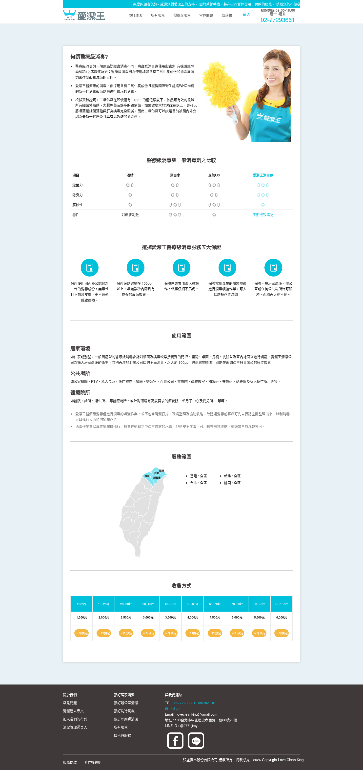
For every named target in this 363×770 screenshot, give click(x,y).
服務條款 (70, 762)
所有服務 (158, 15)
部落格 (227, 15)
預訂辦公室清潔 (126, 702)
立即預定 (82, 633)
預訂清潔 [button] (135, 15)
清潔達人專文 (73, 710)
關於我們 (70, 694)
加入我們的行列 (75, 718)
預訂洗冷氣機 (124, 710)
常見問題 (206, 15)
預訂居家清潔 (124, 694)
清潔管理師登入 (75, 727)
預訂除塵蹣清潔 (126, 718)
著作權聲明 (92, 762)
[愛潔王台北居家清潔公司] (84, 15)
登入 (246, 14)
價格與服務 (182, 15)
